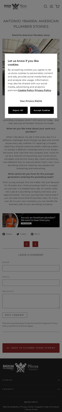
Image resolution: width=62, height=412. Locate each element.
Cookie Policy (26, 90)
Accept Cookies (42, 110)
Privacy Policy (43, 90)
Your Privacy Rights (31, 101)
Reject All (18, 110)
